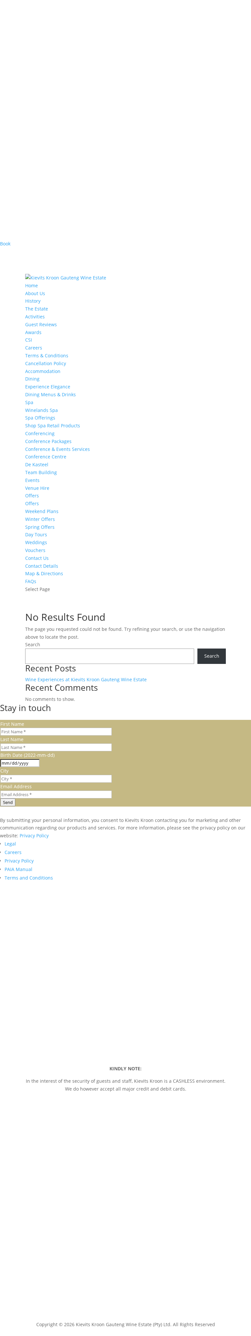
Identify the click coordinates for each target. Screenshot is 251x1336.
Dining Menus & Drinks (50, 394)
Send (8, 802)
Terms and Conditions (29, 878)
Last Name (12, 739)
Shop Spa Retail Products (52, 425)
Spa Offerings (40, 418)
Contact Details (41, 566)
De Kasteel (36, 464)
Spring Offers (40, 527)
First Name (12, 724)
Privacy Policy (34, 835)
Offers (32, 495)
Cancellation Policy (45, 363)
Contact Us (37, 558)
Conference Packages (48, 441)
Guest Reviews (41, 324)
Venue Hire (37, 488)
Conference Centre (45, 457)
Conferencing (40, 433)
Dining (32, 379)
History (33, 301)
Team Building (41, 472)
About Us (35, 293)
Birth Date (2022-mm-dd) (27, 755)
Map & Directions (44, 573)
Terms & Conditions (46, 355)
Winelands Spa (41, 410)
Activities (35, 316)
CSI (28, 340)
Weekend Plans (42, 511)
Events (32, 480)
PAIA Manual (18, 869)
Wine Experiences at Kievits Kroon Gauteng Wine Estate (86, 679)
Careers (33, 348)
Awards (33, 332)
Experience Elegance (47, 386)
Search (32, 644)
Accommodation (42, 371)
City (4, 771)
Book (5, 243)
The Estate (36, 309)
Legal (10, 844)
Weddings (36, 542)
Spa (29, 402)
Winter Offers (40, 519)
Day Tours (36, 534)
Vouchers (35, 550)
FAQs (30, 581)
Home (31, 285)
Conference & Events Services (57, 449)
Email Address (16, 786)
